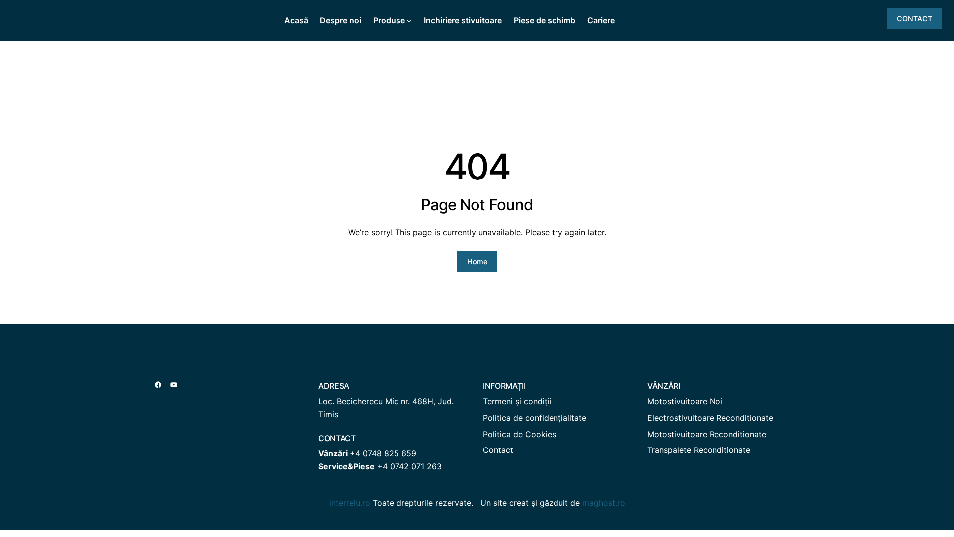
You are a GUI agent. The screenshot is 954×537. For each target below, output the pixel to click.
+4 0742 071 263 (409, 466)
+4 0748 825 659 (383, 453)
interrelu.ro (349, 503)
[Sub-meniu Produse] (409, 20)
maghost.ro (603, 503)
